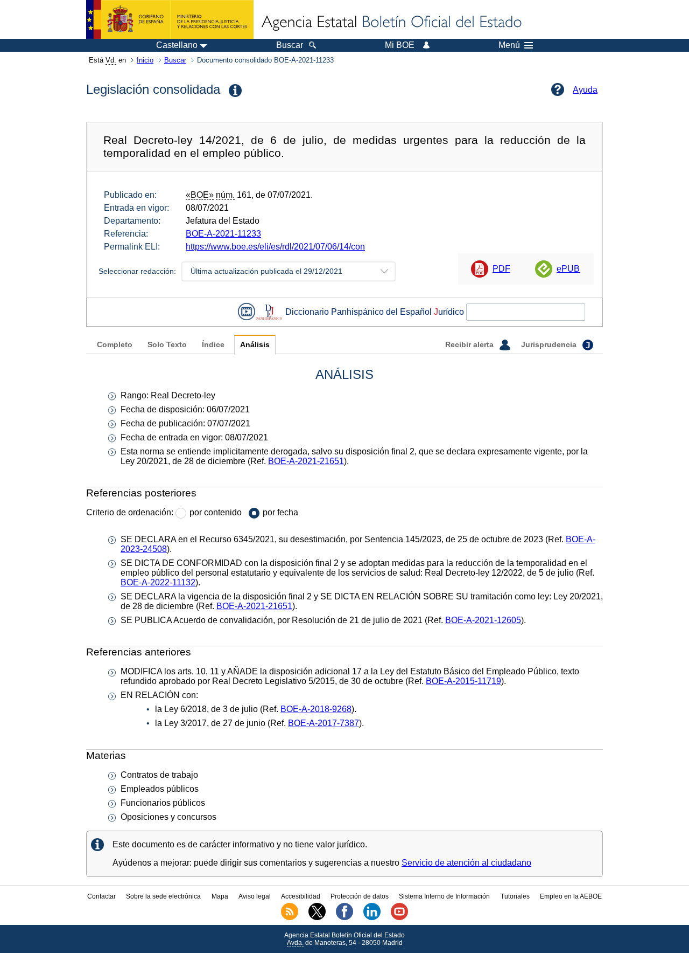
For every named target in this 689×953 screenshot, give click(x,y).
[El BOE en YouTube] (399, 918)
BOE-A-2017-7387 (323, 723)
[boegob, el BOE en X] (317, 918)
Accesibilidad (300, 896)
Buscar (175, 60)
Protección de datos (360, 896)
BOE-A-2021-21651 (306, 461)
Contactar (101, 896)
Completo (114, 345)
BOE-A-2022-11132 (158, 582)
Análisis (255, 345)
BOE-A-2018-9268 (315, 709)
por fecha (280, 512)
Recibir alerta (470, 345)
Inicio (145, 60)
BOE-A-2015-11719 (463, 681)
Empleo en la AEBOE (571, 896)
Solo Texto (167, 345)
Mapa (220, 896)
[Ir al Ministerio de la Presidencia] (170, 19)
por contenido (215, 512)
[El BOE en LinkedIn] (372, 918)
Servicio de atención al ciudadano (466, 862)
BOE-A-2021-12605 (483, 620)
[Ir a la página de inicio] (390, 22)
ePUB (568, 268)
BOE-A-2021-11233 (223, 233)
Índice (213, 345)
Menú (509, 45)
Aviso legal (254, 896)
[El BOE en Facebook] (344, 918)
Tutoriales (515, 896)
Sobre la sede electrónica (163, 896)
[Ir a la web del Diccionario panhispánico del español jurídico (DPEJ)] (269, 311)
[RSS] (289, 918)
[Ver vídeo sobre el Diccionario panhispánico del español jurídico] (246, 312)
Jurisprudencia (550, 345)
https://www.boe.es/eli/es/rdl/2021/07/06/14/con (275, 246)
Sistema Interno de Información (444, 896)
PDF (501, 268)
